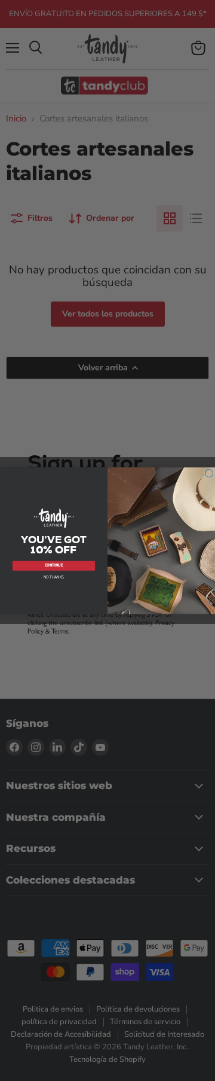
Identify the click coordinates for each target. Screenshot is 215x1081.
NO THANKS (54, 576)
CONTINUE (54, 565)
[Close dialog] (209, 473)
